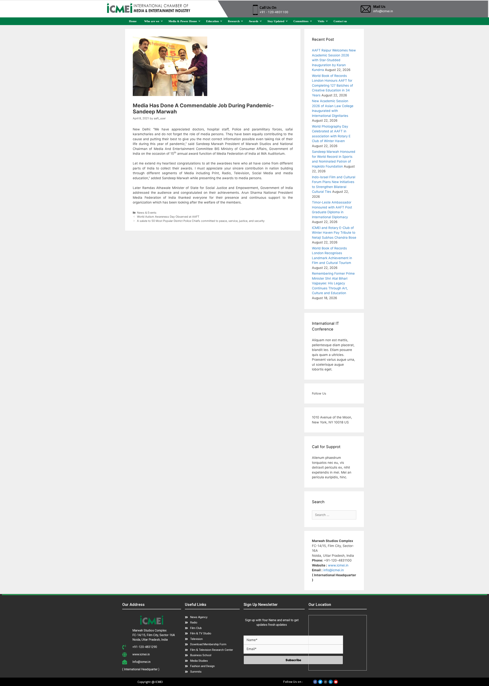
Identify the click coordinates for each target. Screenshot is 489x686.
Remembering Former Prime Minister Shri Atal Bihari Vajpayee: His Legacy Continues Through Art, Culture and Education (333, 283)
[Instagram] (325, 682)
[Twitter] (320, 682)
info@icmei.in (333, 570)
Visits (321, 21)
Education (212, 21)
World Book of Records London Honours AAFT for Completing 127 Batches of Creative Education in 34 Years (332, 85)
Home (133, 21)
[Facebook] (315, 682)
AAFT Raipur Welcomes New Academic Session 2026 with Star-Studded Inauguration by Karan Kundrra (334, 60)
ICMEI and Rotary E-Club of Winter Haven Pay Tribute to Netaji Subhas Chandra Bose (334, 232)
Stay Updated (275, 21)
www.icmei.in (338, 565)
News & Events (146, 212)
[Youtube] (336, 682)
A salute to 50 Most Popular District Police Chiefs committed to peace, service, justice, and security (201, 220)
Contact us (340, 21)
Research (234, 21)
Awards (253, 21)
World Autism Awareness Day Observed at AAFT (168, 216)
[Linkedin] (331, 682)
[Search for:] (334, 515)
